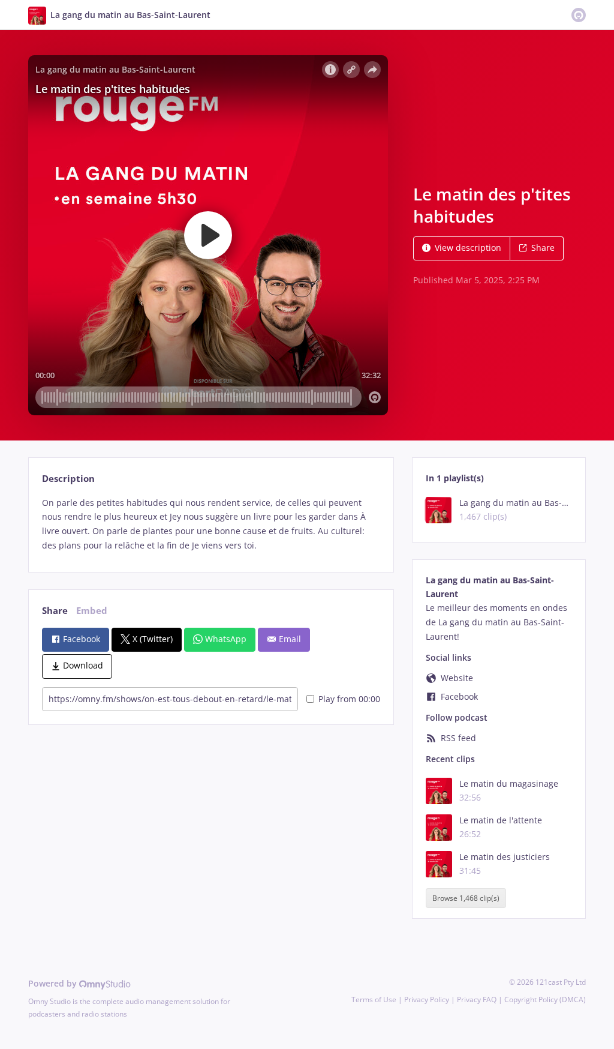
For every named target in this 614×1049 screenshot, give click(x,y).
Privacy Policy (426, 999)
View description (468, 247)
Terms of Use (373, 999)
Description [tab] (68, 478)
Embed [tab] (91, 610)
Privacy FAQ (476, 999)
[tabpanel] (211, 524)
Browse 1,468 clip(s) (465, 898)
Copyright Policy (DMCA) (545, 999)
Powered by (53, 983)
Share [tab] (55, 610)
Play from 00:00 (349, 699)
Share (543, 247)
